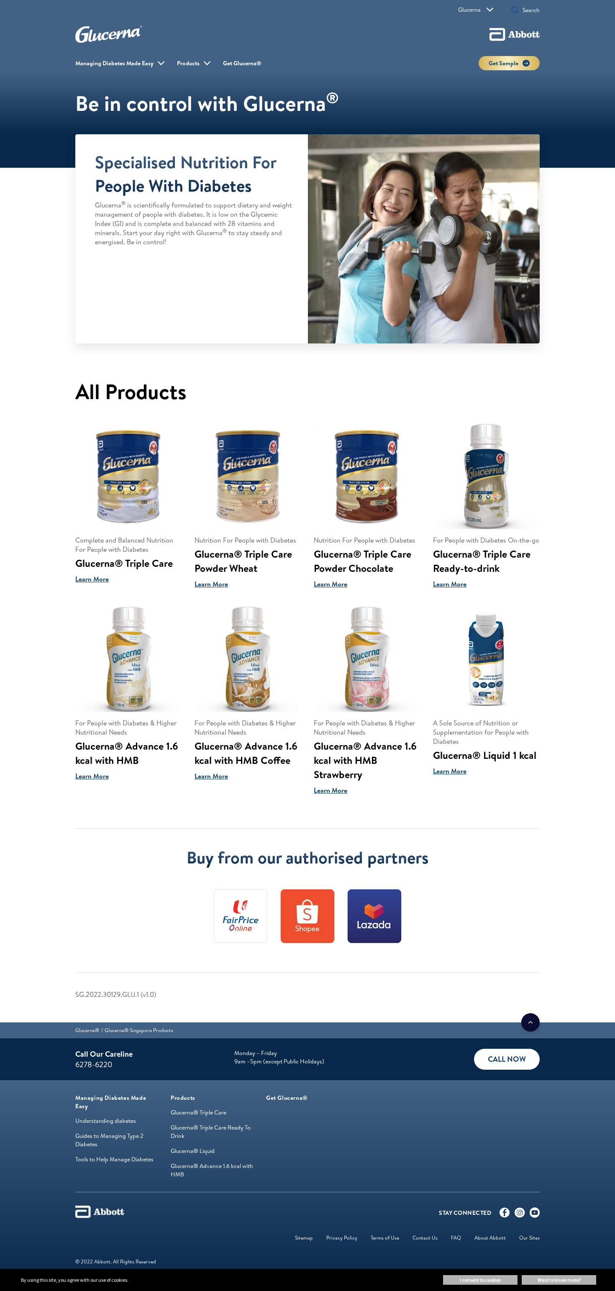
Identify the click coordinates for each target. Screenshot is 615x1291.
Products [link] (188, 63)
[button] (515, 11)
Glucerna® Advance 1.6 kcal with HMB (212, 1170)
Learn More (92, 579)
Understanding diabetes (105, 1121)
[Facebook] (505, 1214)
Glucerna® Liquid (193, 1151)
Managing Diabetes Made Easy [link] (114, 63)
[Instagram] (520, 1214)
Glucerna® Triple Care (198, 1112)
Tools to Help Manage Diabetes (114, 1159)
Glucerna (469, 9)
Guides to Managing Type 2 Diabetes (109, 1140)
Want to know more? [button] (559, 1280)
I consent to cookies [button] (480, 1280)
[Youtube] (535, 1214)
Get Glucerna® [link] (242, 63)
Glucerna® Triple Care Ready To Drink (211, 1131)
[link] (87, 1030)
